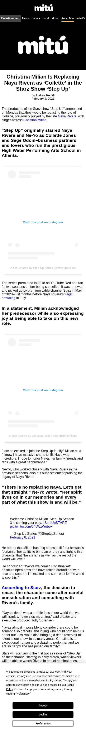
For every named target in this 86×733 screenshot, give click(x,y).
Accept (43, 705)
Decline (43, 714)
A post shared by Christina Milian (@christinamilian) (43, 435)
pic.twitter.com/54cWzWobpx (31, 526)
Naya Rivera (67, 116)
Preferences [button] (23, 693)
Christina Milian (35, 120)
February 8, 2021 (22, 537)
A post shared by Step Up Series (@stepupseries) (43, 267)
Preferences (43, 723)
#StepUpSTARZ (55, 523)
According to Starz (21, 587)
